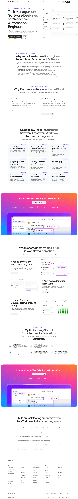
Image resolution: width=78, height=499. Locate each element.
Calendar (22, 470)
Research (59, 478)
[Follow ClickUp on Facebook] (10, 493)
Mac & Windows (11, 481)
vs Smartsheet (35, 475)
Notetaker (10, 471)
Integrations (23, 482)
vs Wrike (34, 477)
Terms (58, 497)
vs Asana (34, 469)
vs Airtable (35, 482)
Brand (46, 480)
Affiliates (47, 470)
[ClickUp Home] (11, 2)
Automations (23, 477)
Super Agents (10, 467)
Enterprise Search (11, 473)
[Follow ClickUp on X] (14, 493)
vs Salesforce (35, 478)
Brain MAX (10, 483)
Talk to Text (10, 475)
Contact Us (60, 467)
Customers (47, 469)
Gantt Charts (23, 475)
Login (63, 1)
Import (59, 470)
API (21, 480)
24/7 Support (60, 465)
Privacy (54, 497)
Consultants (47, 475)
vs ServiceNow (36, 470)
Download (10, 478)
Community (60, 472)
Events (46, 472)
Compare (34, 463)
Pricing (40, 1)
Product (22, 463)
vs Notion (35, 480)
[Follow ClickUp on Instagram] (12, 493)
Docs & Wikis (23, 469)
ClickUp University (61, 473)
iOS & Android (11, 479)
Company (47, 463)
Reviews (46, 477)
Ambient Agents (11, 469)
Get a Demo (60, 469)
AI (8, 463)
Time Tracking (23, 473)
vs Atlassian (35, 465)
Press (46, 478)
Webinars (59, 475)
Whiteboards (23, 478)
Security (49, 497)
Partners (46, 473)
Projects (22, 467)
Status (44, 497)
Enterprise (45, 1)
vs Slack (34, 473)
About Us (47, 465)
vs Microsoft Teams (36, 467)
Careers (46, 467)
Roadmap (47, 482)
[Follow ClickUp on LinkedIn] (9, 493)
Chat (21, 465)
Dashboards (23, 472)
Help (58, 463)
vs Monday (35, 472)
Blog (58, 477)
